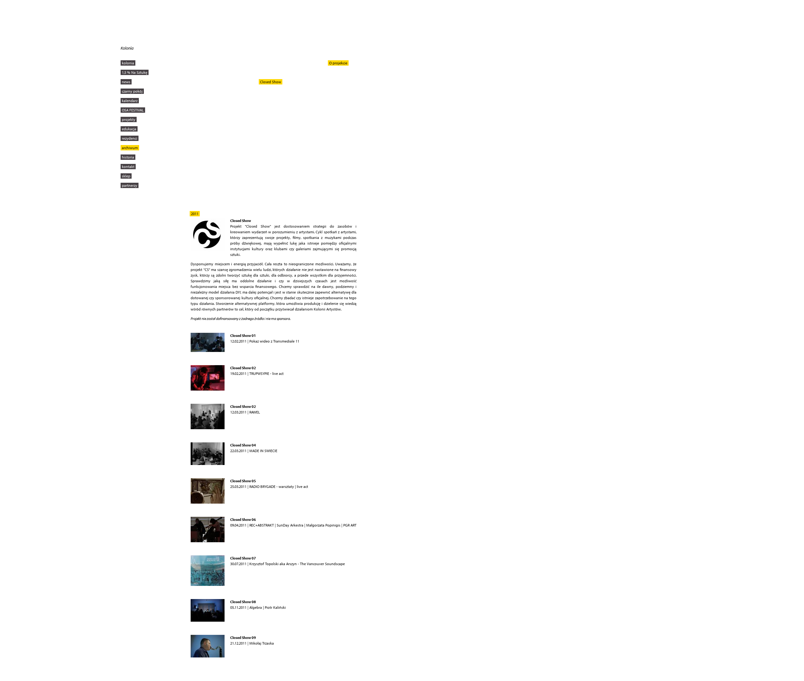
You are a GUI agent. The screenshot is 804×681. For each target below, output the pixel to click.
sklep (126, 176)
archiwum (130, 147)
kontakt (128, 166)
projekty (128, 119)
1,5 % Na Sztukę (134, 72)
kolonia (128, 63)
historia (128, 157)
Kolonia (127, 48)
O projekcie (338, 63)
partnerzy (129, 185)
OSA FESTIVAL (133, 110)
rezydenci (129, 138)
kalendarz (130, 100)
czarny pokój (132, 91)
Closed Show (270, 81)
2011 (194, 213)
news (126, 81)
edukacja (129, 129)
